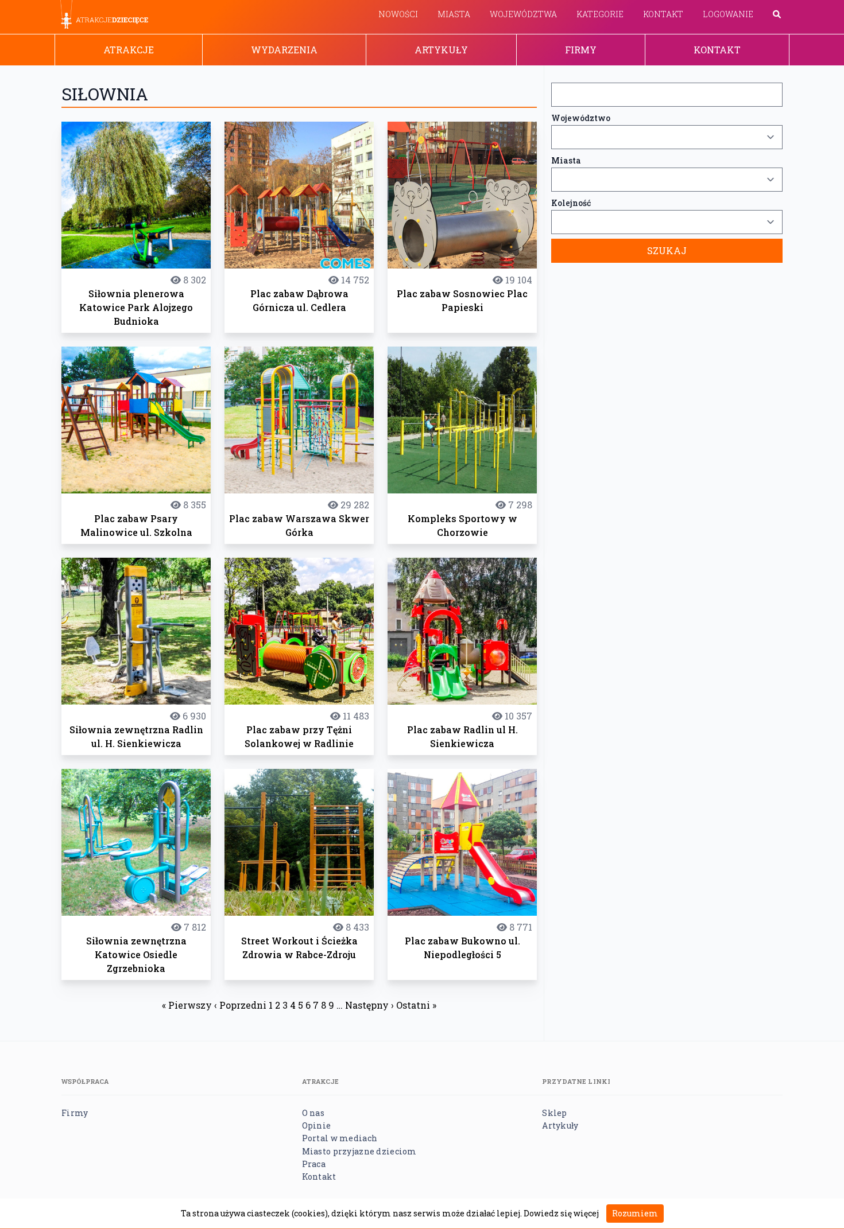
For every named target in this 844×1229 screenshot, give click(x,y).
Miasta (454, 14)
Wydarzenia (284, 50)
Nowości (398, 14)
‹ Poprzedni (240, 1005)
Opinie (316, 1125)
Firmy (581, 50)
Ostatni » (416, 1005)
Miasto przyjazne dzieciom (359, 1151)
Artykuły (441, 50)
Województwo (580, 117)
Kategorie (600, 14)
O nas (313, 1112)
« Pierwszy (187, 1005)
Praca (314, 1163)
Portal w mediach (339, 1138)
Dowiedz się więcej (561, 1213)
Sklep (554, 1112)
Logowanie (728, 14)
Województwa (523, 14)
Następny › (369, 1005)
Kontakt (663, 14)
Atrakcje (128, 50)
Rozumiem (635, 1213)
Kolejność (571, 202)
